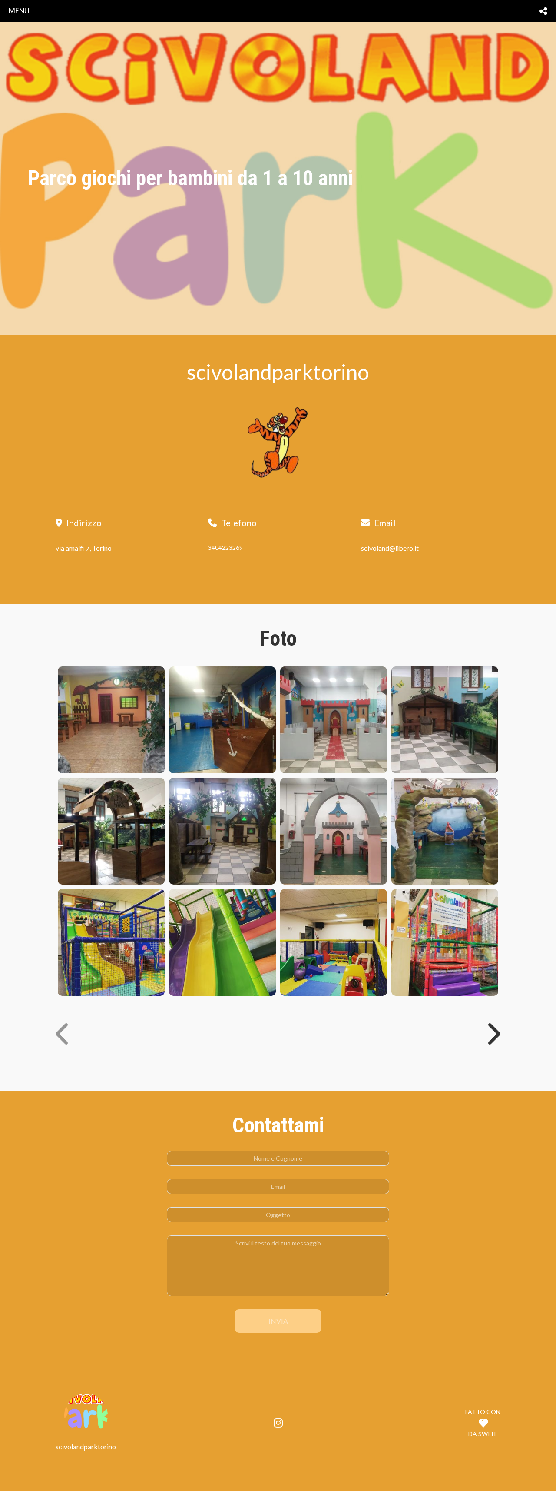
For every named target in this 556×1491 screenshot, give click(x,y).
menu (19, 10)
